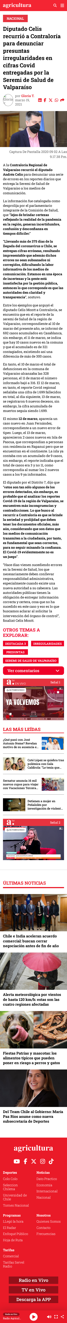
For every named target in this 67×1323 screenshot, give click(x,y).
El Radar (9, 1227)
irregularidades (47, 644)
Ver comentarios (23, 670)
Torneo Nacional (16, 1205)
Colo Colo (10, 1179)
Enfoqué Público (15, 1233)
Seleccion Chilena (10, 1187)
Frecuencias (45, 1233)
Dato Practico (46, 1179)
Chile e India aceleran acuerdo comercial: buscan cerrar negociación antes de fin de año (31, 941)
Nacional (15, 18)
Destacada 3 (15, 644)
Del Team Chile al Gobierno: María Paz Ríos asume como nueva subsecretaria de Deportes (33, 1116)
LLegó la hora (13, 1221)
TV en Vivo (33, 1290)
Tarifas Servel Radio (13, 1264)
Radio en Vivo (33, 1280)
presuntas (15, 652)
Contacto (43, 1227)
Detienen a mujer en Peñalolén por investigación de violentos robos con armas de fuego (46, 804)
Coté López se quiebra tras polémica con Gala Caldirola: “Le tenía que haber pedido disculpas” (46, 763)
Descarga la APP (33, 1299)
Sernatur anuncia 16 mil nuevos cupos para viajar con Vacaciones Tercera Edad (21, 784)
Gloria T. (27, 96)
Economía (44, 1185)
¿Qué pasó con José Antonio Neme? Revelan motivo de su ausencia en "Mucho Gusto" (20, 743)
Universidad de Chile (15, 1197)
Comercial (11, 1256)
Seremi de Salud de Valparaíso (30, 661)
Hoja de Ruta (13, 1240)
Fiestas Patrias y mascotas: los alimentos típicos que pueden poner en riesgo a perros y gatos (31, 1058)
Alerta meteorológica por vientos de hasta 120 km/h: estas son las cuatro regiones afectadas (32, 999)
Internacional (47, 1191)
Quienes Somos (48, 1221)
